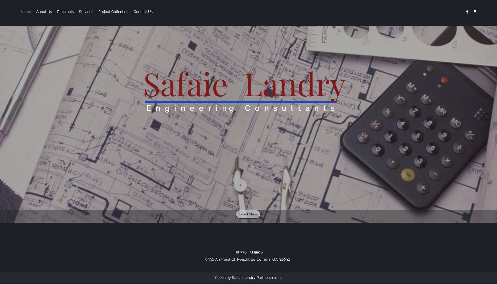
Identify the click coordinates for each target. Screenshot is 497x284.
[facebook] (467, 11)
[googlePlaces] (475, 11)
